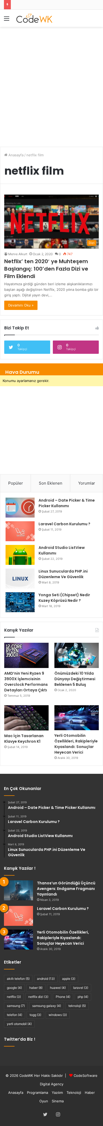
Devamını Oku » (21, 305)
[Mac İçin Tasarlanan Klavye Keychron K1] (26, 717)
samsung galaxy (46, 1006)
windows (58, 1015)
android (46, 979)
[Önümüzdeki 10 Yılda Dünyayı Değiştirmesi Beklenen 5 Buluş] (76, 655)
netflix (14, 997)
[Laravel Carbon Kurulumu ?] (20, 531)
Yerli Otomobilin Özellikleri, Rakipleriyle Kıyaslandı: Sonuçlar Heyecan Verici (76, 744)
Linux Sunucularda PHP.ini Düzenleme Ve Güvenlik (63, 574)
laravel (80, 988)
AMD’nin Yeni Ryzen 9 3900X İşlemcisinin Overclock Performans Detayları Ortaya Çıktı (26, 682)
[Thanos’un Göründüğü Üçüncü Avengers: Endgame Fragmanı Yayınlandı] (18, 890)
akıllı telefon (18, 979)
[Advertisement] (51, 84)
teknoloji (77, 1006)
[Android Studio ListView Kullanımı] (20, 555)
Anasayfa (15, 155)
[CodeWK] (34, 18)
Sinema (58, 1101)
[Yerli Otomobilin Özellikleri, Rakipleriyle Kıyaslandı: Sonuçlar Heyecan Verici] (76, 717)
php (83, 997)
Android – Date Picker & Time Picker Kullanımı (67, 503)
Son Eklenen (50, 483)
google (14, 988)
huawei (58, 988)
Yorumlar (86, 483)
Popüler (15, 483)
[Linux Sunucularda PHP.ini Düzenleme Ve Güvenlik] (20, 579)
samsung (16, 1006)
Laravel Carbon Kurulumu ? (64, 524)
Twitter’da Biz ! (19, 1039)
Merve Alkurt (17, 254)
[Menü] (6, 20)
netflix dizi (38, 997)
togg (35, 1015)
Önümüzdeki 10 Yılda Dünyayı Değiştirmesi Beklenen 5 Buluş (74, 679)
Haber (90, 1092)
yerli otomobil (19, 1024)
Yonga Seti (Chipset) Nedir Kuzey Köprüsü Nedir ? (64, 597)
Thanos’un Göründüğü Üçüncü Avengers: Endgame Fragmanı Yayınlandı (66, 888)
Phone (63, 997)
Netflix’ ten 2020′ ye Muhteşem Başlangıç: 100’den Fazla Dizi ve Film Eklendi (46, 269)
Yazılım (57, 1092)
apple (68, 979)
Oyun (43, 1101)
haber (36, 988)
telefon (14, 1015)
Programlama (37, 1092)
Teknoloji (74, 1092)
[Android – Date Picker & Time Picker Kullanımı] (20, 508)
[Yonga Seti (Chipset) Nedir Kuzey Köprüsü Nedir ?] (20, 602)
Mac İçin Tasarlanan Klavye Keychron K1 (24, 738)
